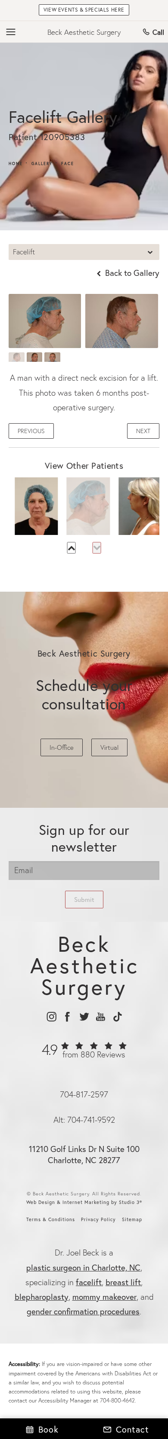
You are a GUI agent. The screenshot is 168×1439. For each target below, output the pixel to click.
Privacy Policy (98, 1219)
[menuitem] (51, 1016)
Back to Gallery (131, 273)
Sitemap (132, 1219)
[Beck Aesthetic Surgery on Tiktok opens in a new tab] (117, 1016)
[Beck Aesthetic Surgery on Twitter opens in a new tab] (84, 1016)
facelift (89, 1282)
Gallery (42, 164)
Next (143, 431)
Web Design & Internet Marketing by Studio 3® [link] (84, 1202)
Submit (84, 899)
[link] (84, 1054)
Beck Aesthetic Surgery (84, 32)
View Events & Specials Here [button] (84, 9)
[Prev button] (71, 547)
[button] (11, 32)
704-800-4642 (117, 1400)
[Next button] (97, 547)
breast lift (123, 1282)
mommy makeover (104, 1296)
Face (67, 164)
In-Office (62, 747)
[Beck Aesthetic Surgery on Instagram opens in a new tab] (51, 1016)
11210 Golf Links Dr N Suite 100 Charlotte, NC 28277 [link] (84, 1154)
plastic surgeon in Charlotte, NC (83, 1267)
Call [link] (158, 32)
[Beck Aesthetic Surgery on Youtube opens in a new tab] (100, 1016)
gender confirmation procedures (83, 1311)
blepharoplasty (41, 1296)
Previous (31, 431)
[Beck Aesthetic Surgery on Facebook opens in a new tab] (67, 1016)
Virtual (109, 747)
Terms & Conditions (50, 1219)
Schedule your (84, 694)
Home (16, 164)
